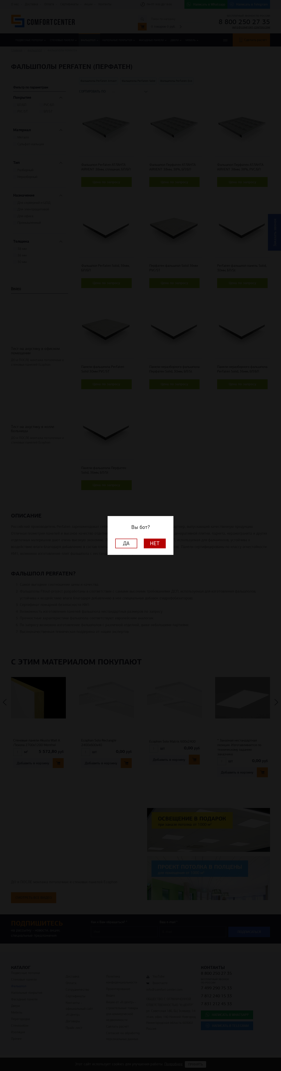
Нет (155, 543)
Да (126, 543)
